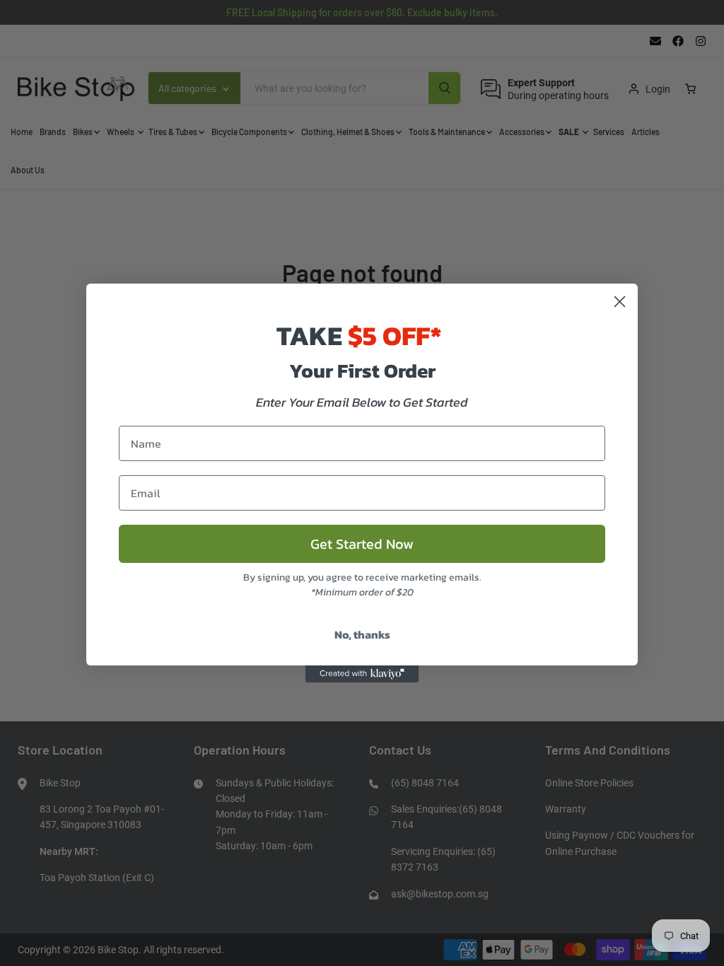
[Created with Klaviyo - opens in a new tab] (362, 673)
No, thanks (362, 634)
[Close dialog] (619, 301)
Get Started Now (362, 543)
